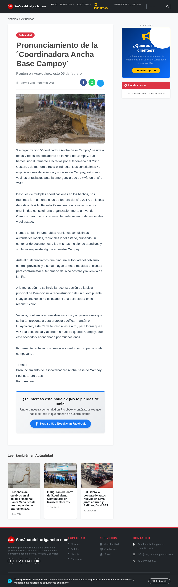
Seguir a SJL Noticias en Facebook (62, 423)
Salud (108, 554)
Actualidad (27, 19)
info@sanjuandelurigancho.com (155, 554)
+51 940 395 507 (147, 560)
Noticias (13, 19)
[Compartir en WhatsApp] (91, 82)
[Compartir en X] (100, 83)
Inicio (53, 4)
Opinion (75, 549)
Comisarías (110, 549)
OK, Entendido (159, 581)
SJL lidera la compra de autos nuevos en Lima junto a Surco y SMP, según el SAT (96, 499)
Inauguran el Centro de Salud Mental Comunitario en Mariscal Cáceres (60, 497)
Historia (75, 554)
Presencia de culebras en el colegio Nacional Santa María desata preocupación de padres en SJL (22, 500)
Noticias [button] (66, 4)
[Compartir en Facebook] (83, 82)
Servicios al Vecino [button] (128, 4)
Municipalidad (111, 544)
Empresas (101, 8)
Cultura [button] (83, 4)
